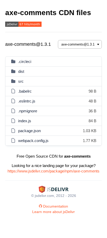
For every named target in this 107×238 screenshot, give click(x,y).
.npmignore (27, 111)
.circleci (24, 61)
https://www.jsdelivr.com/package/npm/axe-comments (53, 171)
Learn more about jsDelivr (53, 212)
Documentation (55, 206)
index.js (24, 121)
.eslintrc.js (26, 101)
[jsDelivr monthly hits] (23, 25)
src (21, 81)
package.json (29, 130)
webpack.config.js (33, 140)
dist (21, 71)
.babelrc (25, 91)
